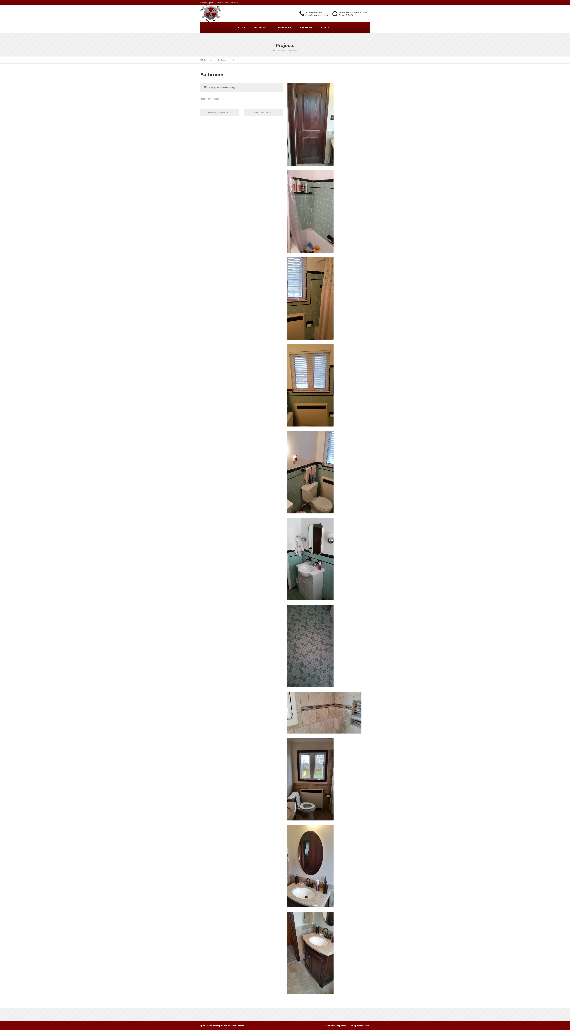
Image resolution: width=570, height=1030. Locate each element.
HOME (241, 27)
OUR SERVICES (283, 27)
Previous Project (220, 112)
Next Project (263, 112)
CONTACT (327, 27)
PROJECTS (260, 27)
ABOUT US (306, 27)
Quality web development (213, 1025)
